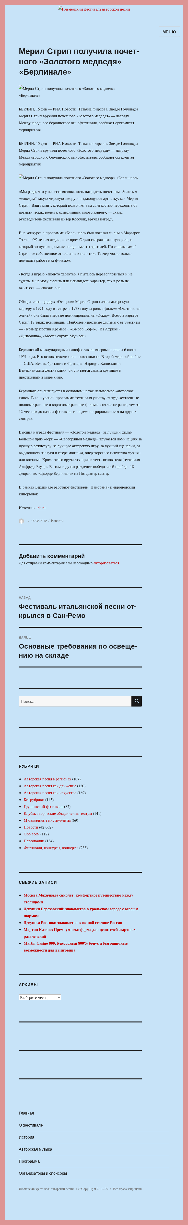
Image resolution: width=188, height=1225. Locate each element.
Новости (57, 520)
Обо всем (31, 833)
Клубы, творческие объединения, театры (58, 813)
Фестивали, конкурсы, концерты (51, 847)
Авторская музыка (35, 1149)
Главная (26, 1113)
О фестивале (31, 1125)
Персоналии (34, 840)
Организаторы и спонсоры (43, 1173)
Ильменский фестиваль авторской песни (46, 1188)
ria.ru (41, 507)
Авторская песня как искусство (50, 792)
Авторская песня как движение (50, 785)
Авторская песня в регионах (47, 778)
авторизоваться (106, 562)
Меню (169, 32)
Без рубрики (34, 799)
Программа (29, 1161)
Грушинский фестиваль (43, 806)
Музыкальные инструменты (47, 820)
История (26, 1137)
